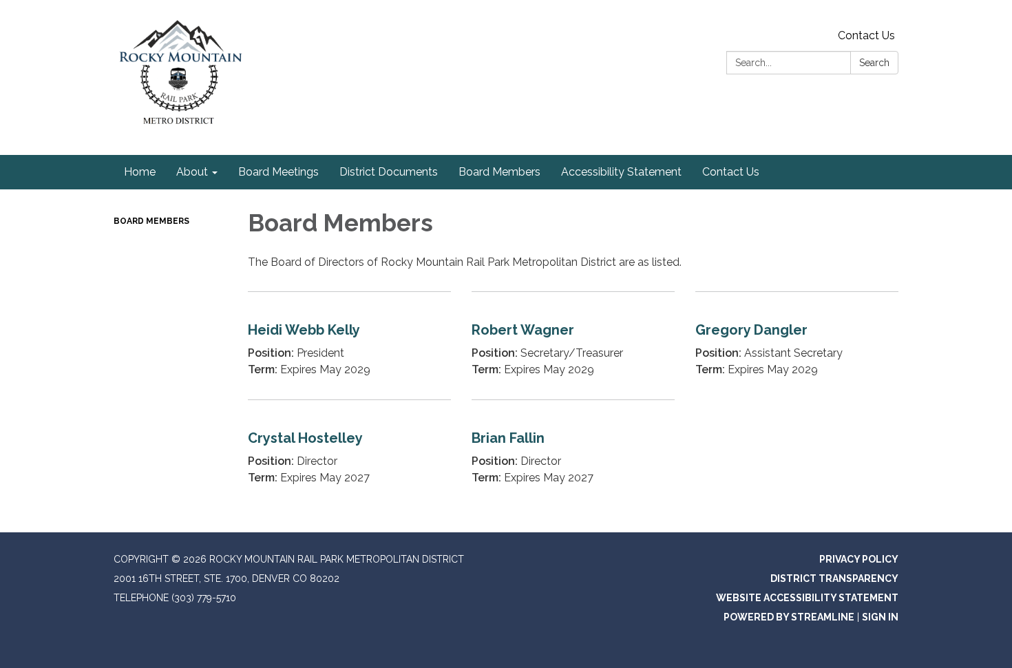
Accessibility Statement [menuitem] (621, 171)
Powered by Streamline (789, 617)
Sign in (880, 617)
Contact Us (866, 35)
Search (874, 62)
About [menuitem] (192, 171)
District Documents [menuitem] (388, 171)
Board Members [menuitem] (499, 171)
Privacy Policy (858, 559)
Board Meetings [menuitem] (278, 171)
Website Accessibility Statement (807, 597)
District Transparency (834, 578)
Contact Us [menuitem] (730, 171)
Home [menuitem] (140, 171)
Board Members (151, 221)
